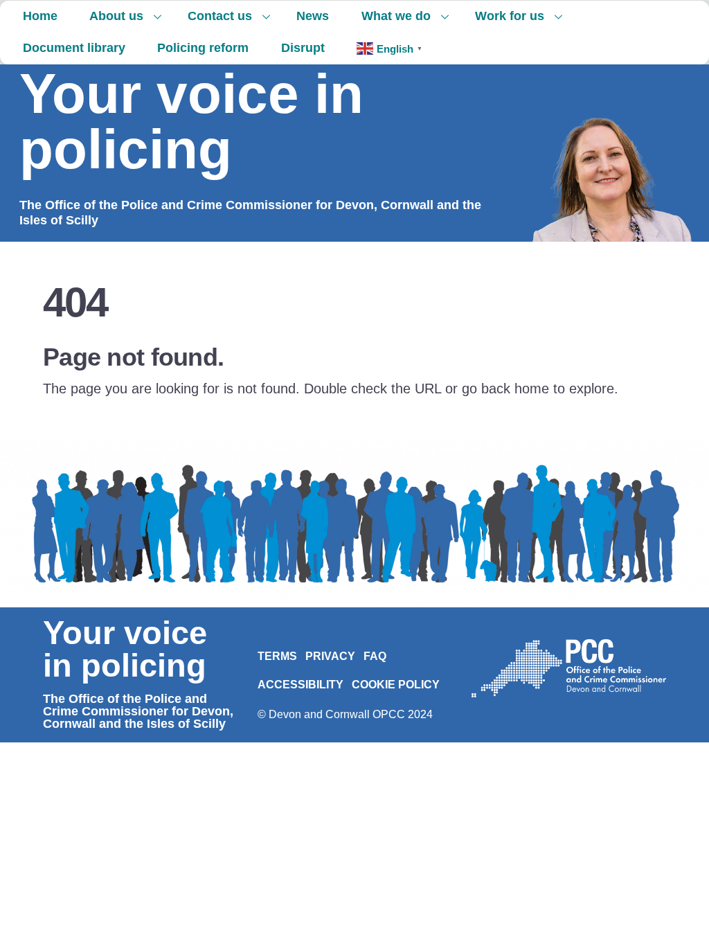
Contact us (220, 16)
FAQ (375, 656)
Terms (277, 656)
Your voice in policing (191, 121)
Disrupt (303, 48)
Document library (74, 48)
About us (116, 16)
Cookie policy (396, 684)
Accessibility (300, 684)
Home (40, 16)
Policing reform (203, 48)
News (312, 16)
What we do (396, 16)
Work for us (509, 16)
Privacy (330, 656)
